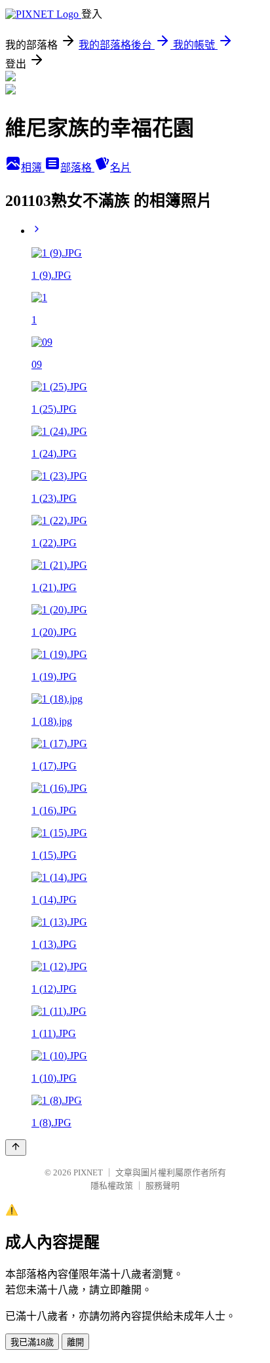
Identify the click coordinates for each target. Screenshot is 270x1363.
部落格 (77, 167)
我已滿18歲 (32, 1342)
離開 (75, 1342)
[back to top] (15, 1147)
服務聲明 (162, 1185)
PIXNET (88, 1172)
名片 (120, 167)
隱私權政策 (111, 1185)
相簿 (33, 167)
